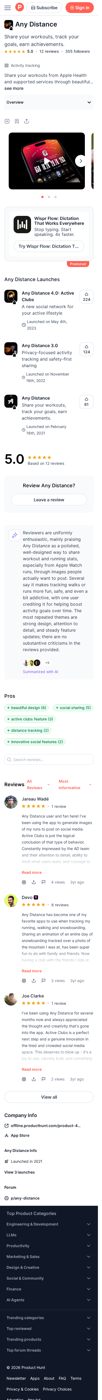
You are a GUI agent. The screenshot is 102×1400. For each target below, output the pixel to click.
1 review (58, 806)
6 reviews (60, 904)
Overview (15, 102)
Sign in (82, 7)
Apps (34, 1378)
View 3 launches (19, 1172)
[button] (34, 882)
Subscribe (46, 7)
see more (13, 88)
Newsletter (16, 1378)
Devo (27, 897)
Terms (75, 1378)
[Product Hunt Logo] (19, 7)
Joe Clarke (33, 996)
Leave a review (49, 499)
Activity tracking (25, 65)
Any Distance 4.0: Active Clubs (48, 296)
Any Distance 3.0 (40, 345)
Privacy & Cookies (23, 1389)
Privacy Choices (57, 1389)
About (49, 1378)
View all (49, 1097)
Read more (32, 872)
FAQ (62, 1378)
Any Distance (36, 398)
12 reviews (49, 51)
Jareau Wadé (35, 799)
